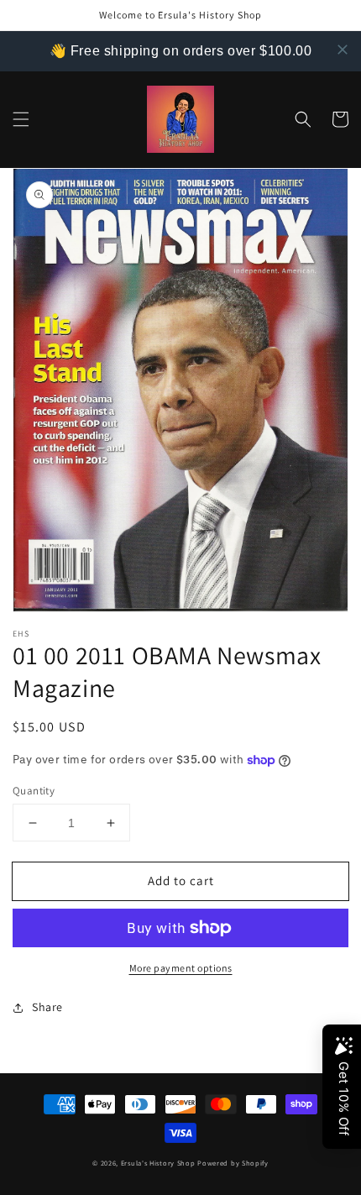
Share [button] (47, 1006)
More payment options (181, 968)
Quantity (34, 791)
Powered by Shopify (233, 1162)
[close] (342, 49)
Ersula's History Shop (158, 1162)
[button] (21, 119)
